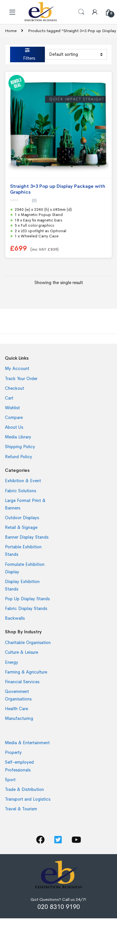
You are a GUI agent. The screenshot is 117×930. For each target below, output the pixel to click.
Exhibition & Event (23, 480)
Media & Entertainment (27, 742)
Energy (11, 662)
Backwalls (15, 618)
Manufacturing (19, 718)
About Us (14, 427)
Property (13, 752)
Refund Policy (18, 456)
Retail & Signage (21, 527)
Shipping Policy (20, 446)
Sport (10, 779)
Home (11, 30)
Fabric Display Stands (26, 608)
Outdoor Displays (22, 517)
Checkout (14, 388)
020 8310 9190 (58, 907)
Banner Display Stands (26, 537)
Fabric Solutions (20, 491)
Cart (9, 398)
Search (81, 12)
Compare (14, 417)
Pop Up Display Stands (27, 599)
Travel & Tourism (21, 809)
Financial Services (22, 682)
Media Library (18, 437)
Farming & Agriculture (26, 672)
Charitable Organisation (28, 642)
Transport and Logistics (27, 799)
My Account (17, 368)
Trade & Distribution (24, 789)
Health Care (16, 708)
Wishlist (12, 408)
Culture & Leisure (21, 652)
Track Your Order (21, 378)
